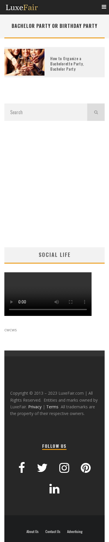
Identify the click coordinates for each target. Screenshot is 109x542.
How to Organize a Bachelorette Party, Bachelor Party (67, 63)
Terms (52, 406)
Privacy (35, 406)
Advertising (75, 531)
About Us (32, 531)
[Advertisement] (54, 184)
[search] (96, 112)
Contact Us (52, 531)
